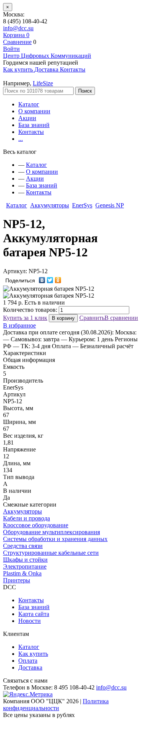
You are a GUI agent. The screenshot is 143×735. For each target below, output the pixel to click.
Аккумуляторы (49, 205)
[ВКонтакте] (42, 280)
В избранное (19, 325)
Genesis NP (109, 205)
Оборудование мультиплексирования (51, 532)
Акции (27, 118)
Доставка (30, 667)
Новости (29, 621)
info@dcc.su (18, 28)
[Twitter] (50, 280)
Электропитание (25, 566)
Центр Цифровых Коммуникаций (47, 55)
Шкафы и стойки (25, 559)
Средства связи (23, 546)
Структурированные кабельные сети (51, 552)
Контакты (31, 132)
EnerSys (82, 205)
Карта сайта (33, 614)
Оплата (27, 660)
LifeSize (43, 83)
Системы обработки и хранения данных (55, 539)
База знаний (34, 125)
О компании (34, 111)
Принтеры (16, 580)
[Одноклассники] (58, 280)
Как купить (33, 653)
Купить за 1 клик (25, 318)
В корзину (63, 318)
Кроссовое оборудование (35, 525)
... (20, 138)
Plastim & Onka (22, 573)
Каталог (28, 104)
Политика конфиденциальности (56, 704)
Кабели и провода (26, 518)
